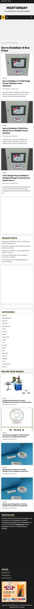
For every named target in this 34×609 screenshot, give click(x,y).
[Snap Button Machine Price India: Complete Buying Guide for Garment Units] (17, 385)
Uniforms (4, 366)
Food (3, 342)
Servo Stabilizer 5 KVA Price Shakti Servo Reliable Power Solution (15, 130)
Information (17, 520)
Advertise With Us (6, 575)
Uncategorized (6, 364)
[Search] (32, 17)
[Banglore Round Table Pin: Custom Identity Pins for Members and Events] (17, 454)
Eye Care (4, 331)
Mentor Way (15, 89)
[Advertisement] (17, 30)
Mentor (27, 518)
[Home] (3, 17)
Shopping (4, 358)
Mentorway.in (20, 524)
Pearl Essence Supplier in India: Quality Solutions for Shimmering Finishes (15, 436)
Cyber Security (12, 522)
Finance (4, 340)
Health (4, 348)
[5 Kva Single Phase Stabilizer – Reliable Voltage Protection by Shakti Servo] (17, 159)
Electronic (4, 78)
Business (4, 315)
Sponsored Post (6, 572)
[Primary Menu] (7, 17)
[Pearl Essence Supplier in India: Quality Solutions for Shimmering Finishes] (17, 419)
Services (4, 356)
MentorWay (17, 8)
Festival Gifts (5, 337)
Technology (25, 522)
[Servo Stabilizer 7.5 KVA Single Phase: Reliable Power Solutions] (17, 65)
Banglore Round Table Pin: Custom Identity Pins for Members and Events (15, 470)
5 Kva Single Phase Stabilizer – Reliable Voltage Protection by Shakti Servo (16, 177)
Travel (3, 361)
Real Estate (5, 353)
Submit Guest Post (6, 578)
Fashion (4, 334)
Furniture (4, 345)
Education (5, 321)
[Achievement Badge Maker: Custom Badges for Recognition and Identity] (17, 489)
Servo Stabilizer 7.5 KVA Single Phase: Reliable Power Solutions (16, 83)
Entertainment (6, 326)
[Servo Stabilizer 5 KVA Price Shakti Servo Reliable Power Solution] (17, 112)
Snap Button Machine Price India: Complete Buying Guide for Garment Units (17, 401)
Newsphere (12, 607)
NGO (3, 350)
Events (4, 329)
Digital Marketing (6, 318)
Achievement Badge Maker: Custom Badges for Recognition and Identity (15, 505)
